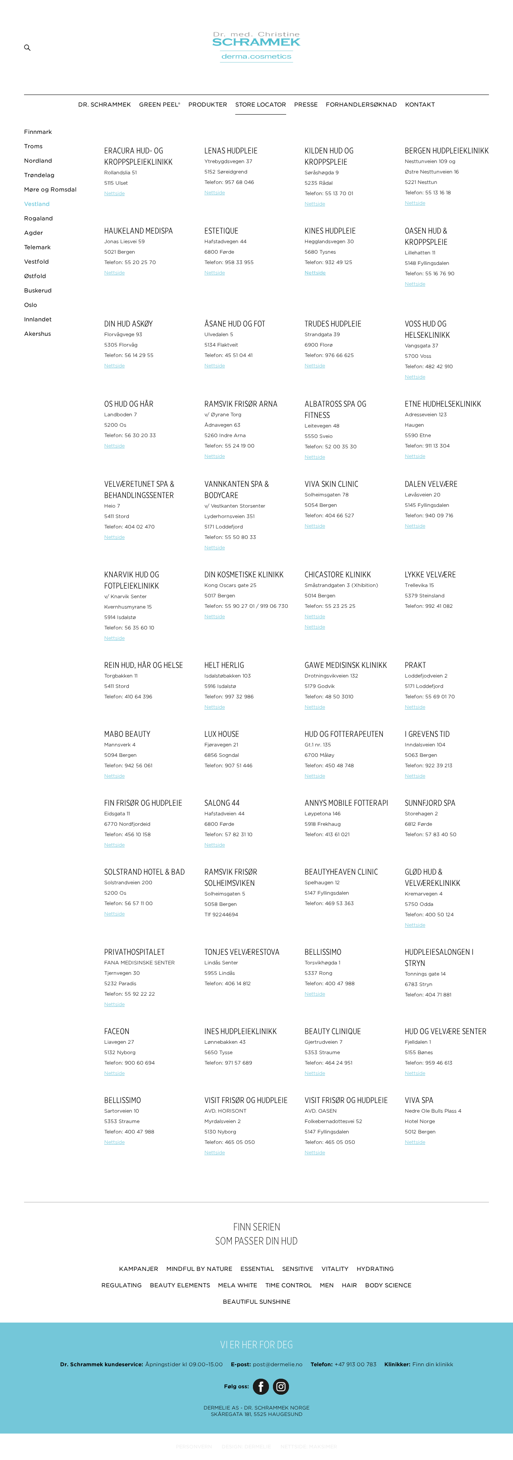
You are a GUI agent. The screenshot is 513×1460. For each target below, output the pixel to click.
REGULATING (121, 1285)
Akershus (37, 334)
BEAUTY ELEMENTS (180, 1285)
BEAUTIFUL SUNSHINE (257, 1302)
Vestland (37, 204)
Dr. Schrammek (104, 104)
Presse (306, 104)
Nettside (114, 193)
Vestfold (36, 261)
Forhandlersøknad (361, 104)
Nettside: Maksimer (309, 1447)
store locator (260, 104)
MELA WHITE (237, 1285)
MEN (327, 1285)
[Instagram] (281, 1387)
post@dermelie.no (278, 1364)
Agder (33, 233)
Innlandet (38, 319)
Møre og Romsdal (50, 189)
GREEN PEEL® (159, 104)
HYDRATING (375, 1269)
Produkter (207, 104)
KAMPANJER (138, 1269)
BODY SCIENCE (388, 1285)
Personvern (194, 1447)
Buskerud (38, 290)
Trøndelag (39, 175)
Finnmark (38, 132)
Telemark (37, 247)
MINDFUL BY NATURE (199, 1269)
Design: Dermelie (246, 1447)
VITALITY (335, 1269)
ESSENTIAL (257, 1269)
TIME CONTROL (288, 1285)
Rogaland (38, 218)
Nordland (38, 160)
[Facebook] (261, 1387)
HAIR (349, 1285)
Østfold (35, 276)
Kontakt (420, 104)
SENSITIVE (297, 1269)
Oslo (30, 305)
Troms (33, 146)
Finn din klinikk (432, 1364)
